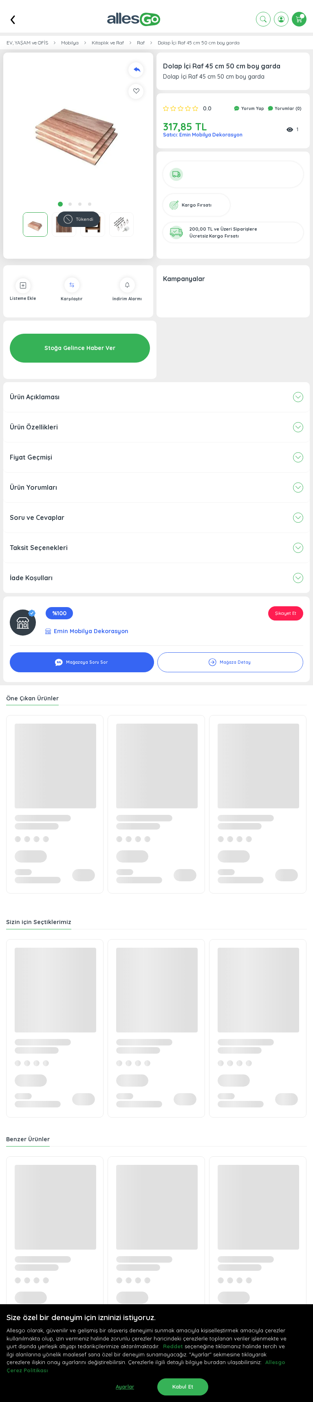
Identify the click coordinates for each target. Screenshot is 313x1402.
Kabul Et (182, 1386)
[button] (78, 127)
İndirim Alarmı (127, 299)
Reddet (173, 1346)
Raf (141, 42)
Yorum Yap (252, 108)
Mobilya (70, 42)
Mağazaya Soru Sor (86, 662)
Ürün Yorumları (33, 487)
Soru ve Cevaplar (37, 517)
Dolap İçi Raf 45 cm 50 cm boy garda (199, 42)
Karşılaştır (72, 299)
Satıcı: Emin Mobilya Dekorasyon (202, 135)
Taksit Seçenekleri (39, 548)
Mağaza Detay (234, 662)
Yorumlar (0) (287, 108)
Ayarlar (125, 1386)
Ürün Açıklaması (35, 397)
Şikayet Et (285, 613)
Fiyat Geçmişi (31, 457)
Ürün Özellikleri (34, 427)
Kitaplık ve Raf (108, 42)
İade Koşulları (31, 578)
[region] (156, 1353)
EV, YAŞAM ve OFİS (27, 42)
